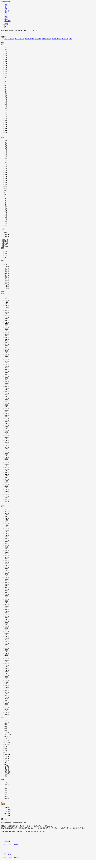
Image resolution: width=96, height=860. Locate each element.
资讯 (6, 19)
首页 (6, 5)
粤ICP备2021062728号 (38, 831)
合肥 (43, 39)
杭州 (46, 39)
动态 (6, 17)
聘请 (6, 13)
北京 (36, 39)
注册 (6, 24)
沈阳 (60, 39)
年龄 (2, 42)
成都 (9, 39)
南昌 (6, 39)
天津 (66, 39)
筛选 (3, 804)
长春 (56, 39)
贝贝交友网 (26, 831)
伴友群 (6, 11)
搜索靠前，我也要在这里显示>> (22, 30)
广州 (19, 39)
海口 (16, 39)
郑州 (29, 39)
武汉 (26, 39)
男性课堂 (7, 21)
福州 (39, 39)
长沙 (22, 39)
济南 (33, 39)
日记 (6, 15)
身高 (2, 291)
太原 (63, 39)
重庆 (12, 39)
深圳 (70, 39)
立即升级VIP (32, 30)
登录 (6, 26)
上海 (53, 39)
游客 (6, 9)
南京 (49, 39)
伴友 (6, 7)
